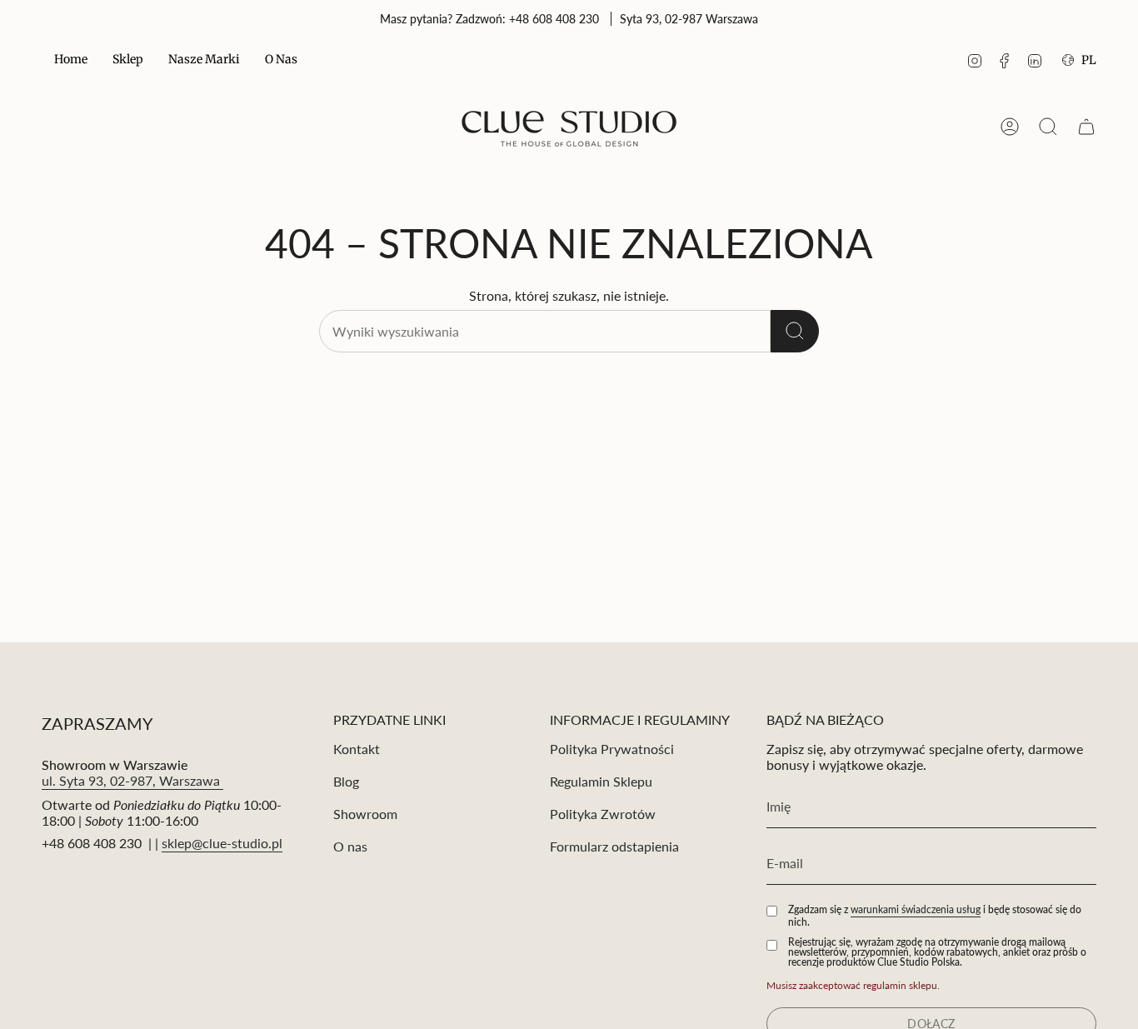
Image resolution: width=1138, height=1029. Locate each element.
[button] (128, 60)
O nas (350, 846)
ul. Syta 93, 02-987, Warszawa (132, 780)
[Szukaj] (795, 331)
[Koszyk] (1086, 126)
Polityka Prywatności (612, 749)
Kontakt (356, 749)
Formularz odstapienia (614, 846)
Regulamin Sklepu (601, 781)
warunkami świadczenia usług (916, 909)
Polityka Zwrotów (603, 814)
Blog (346, 781)
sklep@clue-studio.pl (222, 843)
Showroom (365, 814)
